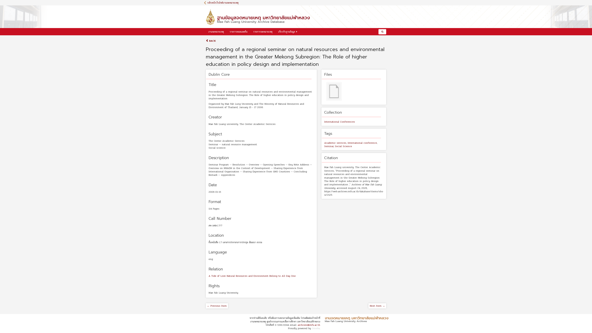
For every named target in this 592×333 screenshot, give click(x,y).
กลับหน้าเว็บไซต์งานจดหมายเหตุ (222, 3)
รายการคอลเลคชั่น (238, 32)
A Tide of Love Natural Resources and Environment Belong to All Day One (252, 276)
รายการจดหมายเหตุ (262, 32)
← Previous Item (217, 306)
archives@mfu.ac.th (309, 325)
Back (212, 41)
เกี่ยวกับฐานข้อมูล (286, 32)
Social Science (343, 146)
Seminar (328, 146)
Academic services (335, 143)
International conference (362, 143)
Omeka (316, 328)
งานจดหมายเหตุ (216, 32)
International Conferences (339, 122)
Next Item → (377, 306)
